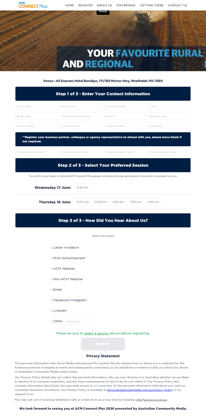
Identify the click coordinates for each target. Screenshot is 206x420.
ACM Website (63, 268)
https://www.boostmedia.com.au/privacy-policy (140, 389)
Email (57, 289)
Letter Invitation (65, 247)
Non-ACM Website (67, 279)
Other (57, 321)
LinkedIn (59, 310)
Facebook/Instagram (69, 300)
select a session (96, 333)
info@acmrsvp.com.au (151, 399)
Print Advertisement (68, 258)
